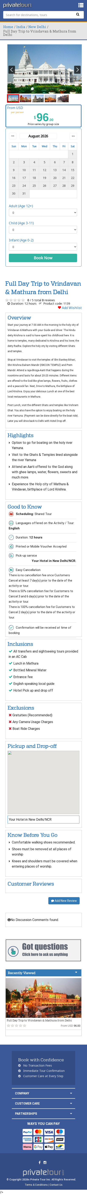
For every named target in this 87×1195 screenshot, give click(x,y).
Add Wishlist (71, 307)
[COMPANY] (71, 1093)
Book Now (43, 257)
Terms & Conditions (36, 1184)
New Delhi (37, 27)
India (20, 27)
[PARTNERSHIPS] (71, 1113)
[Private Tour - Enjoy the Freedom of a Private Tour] (17, 5)
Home (8, 27)
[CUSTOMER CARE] (71, 1103)
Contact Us (56, 1184)
